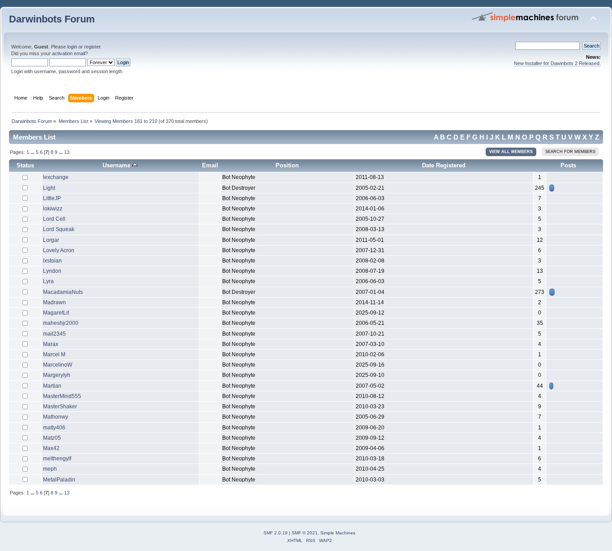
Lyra (48, 281)
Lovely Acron (58, 250)
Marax (50, 344)
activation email (68, 53)
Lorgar (51, 240)
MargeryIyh (56, 375)
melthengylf (57, 458)
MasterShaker (60, 406)
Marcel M (54, 354)
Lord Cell (54, 219)
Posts (568, 165)
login (72, 46)
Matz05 (52, 438)
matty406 (54, 427)
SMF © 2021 (305, 532)
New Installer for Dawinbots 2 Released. (557, 63)
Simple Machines (337, 532)
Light (49, 188)
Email (210, 165)
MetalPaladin (59, 480)
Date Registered (443, 165)
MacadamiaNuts (63, 292)
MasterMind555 (62, 396)
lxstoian (52, 261)
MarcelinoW (57, 365)
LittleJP (52, 198)
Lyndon (52, 271)
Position (287, 165)
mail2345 (54, 334)
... (33, 152)
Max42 (51, 448)
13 (66, 152)
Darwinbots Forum (52, 19)
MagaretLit (56, 313)
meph (50, 469)
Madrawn (54, 302)
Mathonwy (55, 417)
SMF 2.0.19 (275, 532)
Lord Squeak (58, 229)
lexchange (56, 177)
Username (117, 165)
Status (25, 165)
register (92, 46)
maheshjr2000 (60, 323)
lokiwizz (52, 209)
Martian (52, 386)
